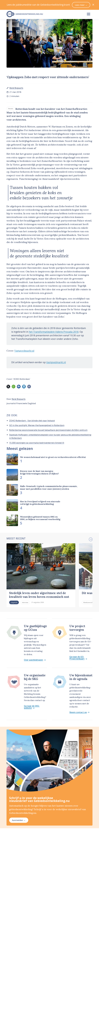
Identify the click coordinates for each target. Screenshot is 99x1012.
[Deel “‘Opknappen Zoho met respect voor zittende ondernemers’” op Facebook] (19, 386)
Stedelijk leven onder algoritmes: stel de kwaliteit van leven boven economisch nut (39, 595)
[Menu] (89, 14)
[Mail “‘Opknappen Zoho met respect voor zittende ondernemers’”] (29, 386)
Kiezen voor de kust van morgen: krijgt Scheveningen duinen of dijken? (39, 472)
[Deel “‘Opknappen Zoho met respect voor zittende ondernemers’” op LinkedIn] (24, 386)
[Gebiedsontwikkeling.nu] (44, 14)
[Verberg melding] (93, 5)
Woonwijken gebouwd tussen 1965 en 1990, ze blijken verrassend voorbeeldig (40, 518)
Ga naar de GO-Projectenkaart (77, 658)
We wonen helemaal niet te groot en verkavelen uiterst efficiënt (53, 457)
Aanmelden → (18, 820)
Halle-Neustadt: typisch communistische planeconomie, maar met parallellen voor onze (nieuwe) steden (48, 487)
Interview (25, 602)
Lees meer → (81, 5)
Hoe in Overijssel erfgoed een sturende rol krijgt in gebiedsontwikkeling (40, 502)
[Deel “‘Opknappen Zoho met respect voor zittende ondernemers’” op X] (8, 386)
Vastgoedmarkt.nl (24, 350)
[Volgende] (90, 539)
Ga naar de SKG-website (32, 707)
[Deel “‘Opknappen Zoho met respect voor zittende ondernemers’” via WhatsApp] (13, 386)
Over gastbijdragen (33, 660)
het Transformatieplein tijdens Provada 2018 (53, 331)
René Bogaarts (16, 87)
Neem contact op (78, 712)
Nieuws (10, 109)
